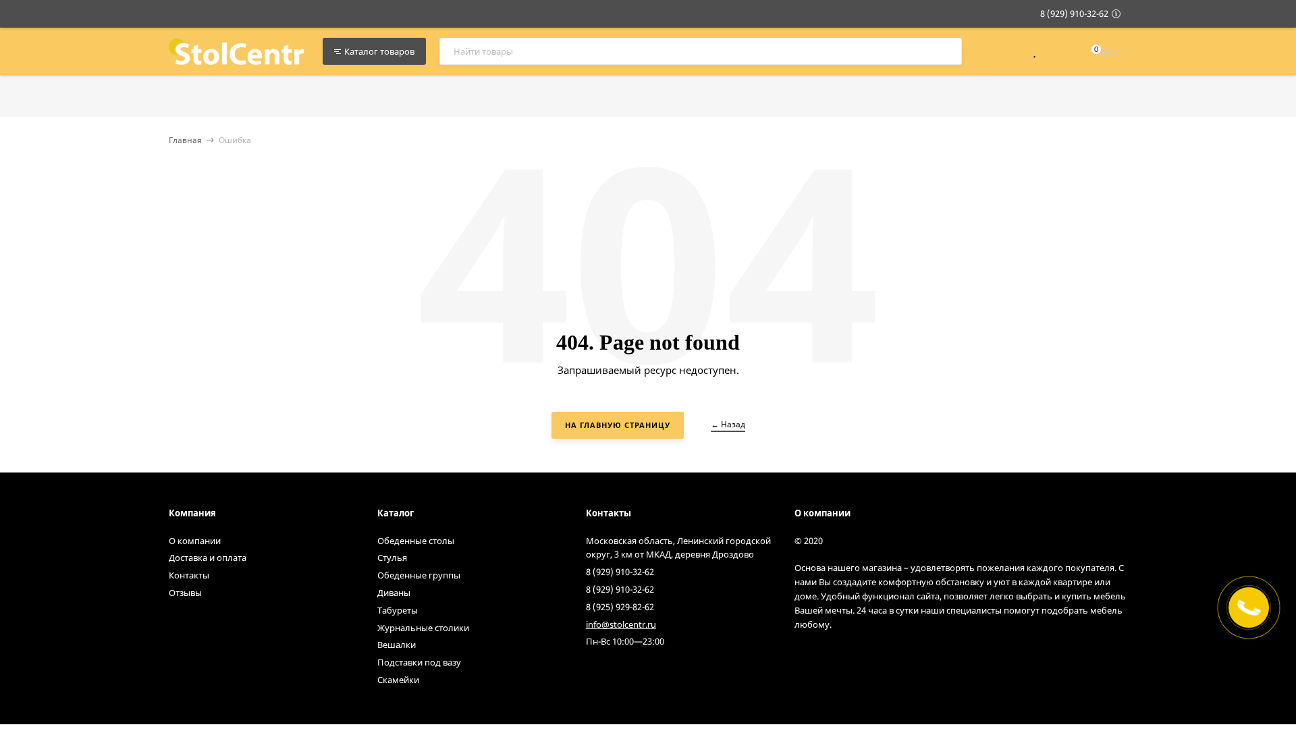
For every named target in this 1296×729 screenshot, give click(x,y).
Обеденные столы (415, 541)
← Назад (728, 424)
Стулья (392, 557)
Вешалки (396, 645)
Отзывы (185, 593)
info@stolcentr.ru (621, 624)
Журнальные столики (423, 628)
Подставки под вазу (419, 662)
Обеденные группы (418, 575)
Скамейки (398, 680)
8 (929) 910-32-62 (1074, 13)
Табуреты (397, 610)
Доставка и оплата (207, 557)
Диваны (393, 593)
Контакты (189, 575)
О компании (195, 541)
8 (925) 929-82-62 (620, 607)
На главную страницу (617, 425)
